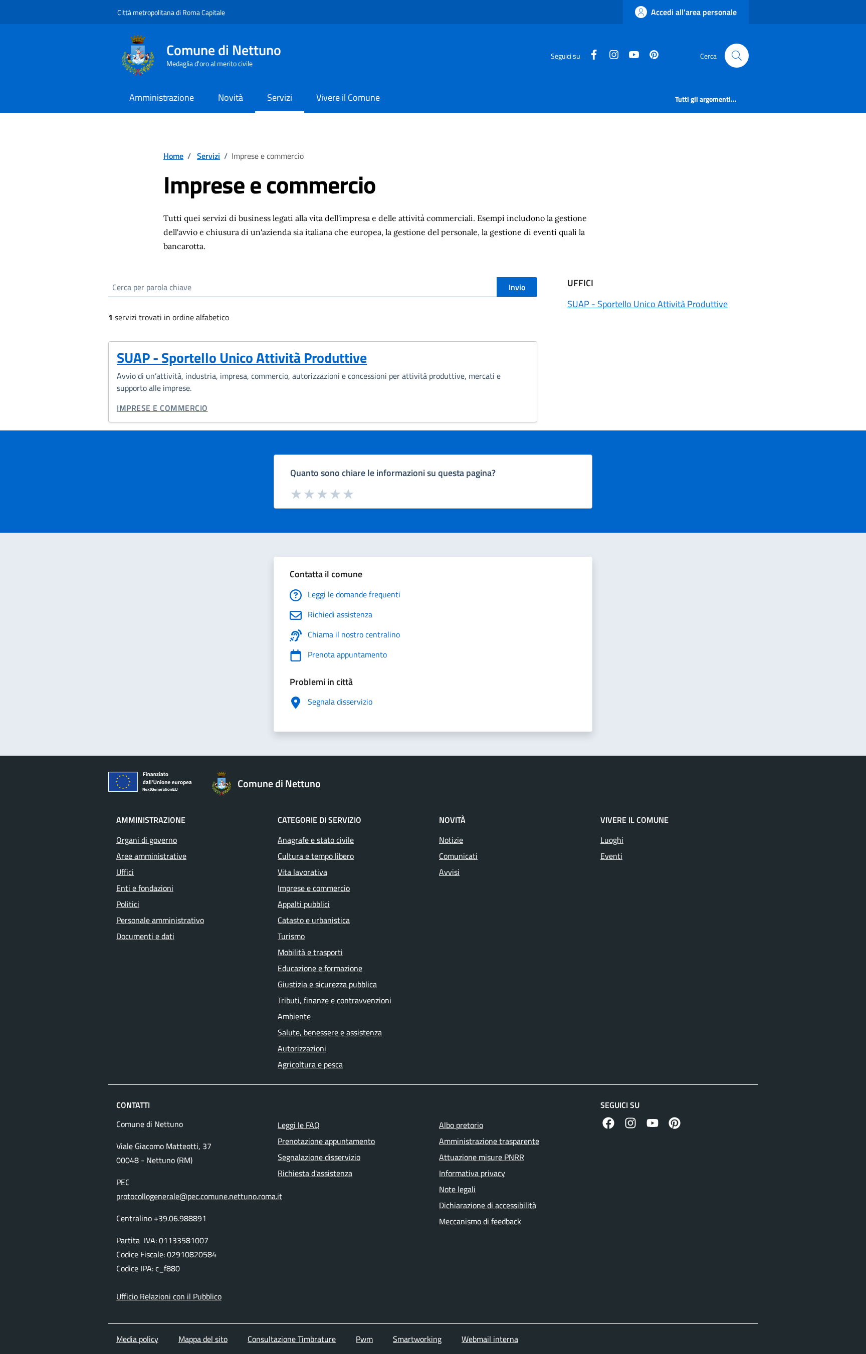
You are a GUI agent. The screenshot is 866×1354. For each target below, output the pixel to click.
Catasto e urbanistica (314, 920)
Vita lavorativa (302, 872)
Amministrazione (161, 97)
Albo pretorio (461, 1125)
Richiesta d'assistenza (315, 1173)
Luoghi (611, 840)
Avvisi (449, 872)
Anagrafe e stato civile (316, 840)
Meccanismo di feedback (480, 1221)
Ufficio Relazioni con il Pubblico (169, 1296)
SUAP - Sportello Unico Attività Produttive (242, 357)
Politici (127, 904)
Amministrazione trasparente (489, 1141)
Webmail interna (490, 1339)
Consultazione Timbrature (292, 1339)
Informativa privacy (472, 1173)
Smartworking (417, 1339)
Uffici (125, 872)
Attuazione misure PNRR (481, 1157)
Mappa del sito (203, 1339)
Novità (230, 97)
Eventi (611, 856)
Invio (517, 287)
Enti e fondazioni (144, 888)
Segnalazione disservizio (319, 1157)
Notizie (451, 840)
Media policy (137, 1339)
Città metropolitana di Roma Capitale (171, 12)
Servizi (279, 97)
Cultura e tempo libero (316, 856)
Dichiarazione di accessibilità (487, 1205)
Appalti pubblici (304, 904)
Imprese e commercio (162, 408)
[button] (737, 56)
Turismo (291, 936)
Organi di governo (146, 840)
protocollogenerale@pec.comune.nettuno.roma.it (199, 1196)
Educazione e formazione (320, 968)
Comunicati (458, 856)
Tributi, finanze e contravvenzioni (334, 1000)
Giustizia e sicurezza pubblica (327, 984)
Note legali (457, 1189)
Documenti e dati (145, 936)
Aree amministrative (151, 856)
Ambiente (294, 1016)
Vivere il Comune (348, 97)
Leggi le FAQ (299, 1125)
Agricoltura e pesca (310, 1064)
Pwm (364, 1339)
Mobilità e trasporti (310, 952)
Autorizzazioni (302, 1048)
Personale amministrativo (160, 920)
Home (173, 156)
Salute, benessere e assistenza (330, 1032)
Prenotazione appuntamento (326, 1141)
